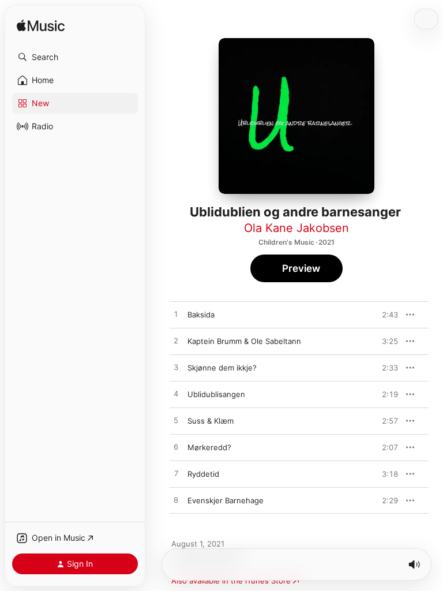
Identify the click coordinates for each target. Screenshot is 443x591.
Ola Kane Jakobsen (296, 228)
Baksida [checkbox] (201, 314)
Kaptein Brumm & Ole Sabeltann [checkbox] (244, 341)
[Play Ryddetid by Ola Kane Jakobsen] (175, 474)
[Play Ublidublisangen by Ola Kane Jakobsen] (175, 394)
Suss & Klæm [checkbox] (210, 420)
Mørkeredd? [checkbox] (209, 447)
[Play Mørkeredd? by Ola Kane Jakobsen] (175, 447)
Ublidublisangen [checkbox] (216, 394)
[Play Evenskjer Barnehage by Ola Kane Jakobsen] (175, 500)
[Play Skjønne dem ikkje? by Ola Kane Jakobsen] (175, 367)
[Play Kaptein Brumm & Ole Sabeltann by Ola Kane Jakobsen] (175, 341)
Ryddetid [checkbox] (203, 473)
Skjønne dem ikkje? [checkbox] (222, 367)
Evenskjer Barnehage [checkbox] (225, 500)
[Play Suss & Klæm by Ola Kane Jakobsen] (175, 421)
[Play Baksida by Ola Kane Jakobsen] (175, 314)
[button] (75, 57)
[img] (41, 26)
